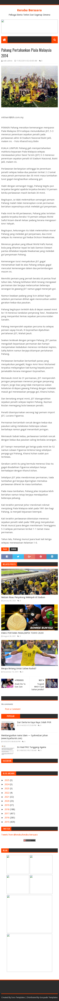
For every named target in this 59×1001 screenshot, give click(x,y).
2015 (7, 822)
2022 (7, 793)
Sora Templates (18, 997)
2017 (7, 813)
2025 (7, 780)
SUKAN (13, 549)
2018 (7, 809)
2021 (7, 797)
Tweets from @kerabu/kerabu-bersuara (19, 834)
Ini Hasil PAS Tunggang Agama (31, 747)
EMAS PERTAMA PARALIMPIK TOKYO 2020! (22, 633)
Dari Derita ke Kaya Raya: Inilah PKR (34, 722)
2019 (7, 805)
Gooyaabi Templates (49, 997)
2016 (7, 817)
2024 (7, 784)
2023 (7, 788)
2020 (7, 801)
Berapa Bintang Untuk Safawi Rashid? (18, 668)
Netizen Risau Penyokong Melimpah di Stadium (23, 597)
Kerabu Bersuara (29, 10)
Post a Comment (12, 709)
